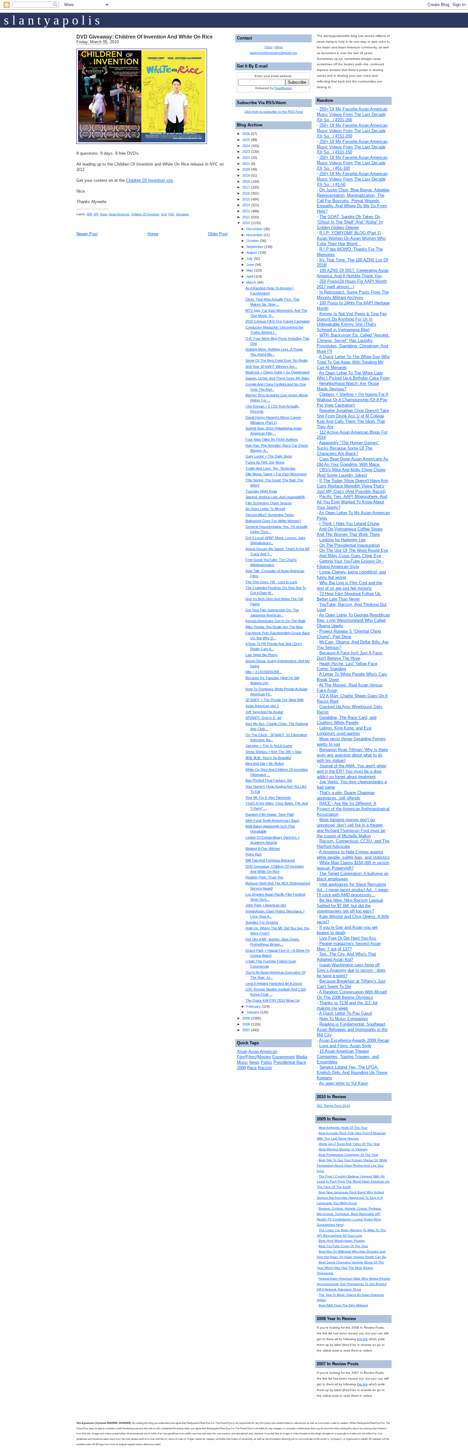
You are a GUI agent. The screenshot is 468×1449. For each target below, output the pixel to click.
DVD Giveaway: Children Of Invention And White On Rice (144, 36)
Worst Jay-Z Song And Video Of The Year (349, 1144)
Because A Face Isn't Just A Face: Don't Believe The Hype (350, 655)
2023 (246, 151)
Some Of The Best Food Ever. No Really (276, 360)
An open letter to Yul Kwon (343, 1083)
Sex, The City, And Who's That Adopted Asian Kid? (346, 957)
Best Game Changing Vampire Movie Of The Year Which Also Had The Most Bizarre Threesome (350, 1268)
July (249, 258)
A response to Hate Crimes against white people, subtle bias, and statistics (353, 854)
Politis (266, 1062)
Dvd (164, 214)
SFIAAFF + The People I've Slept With (274, 700)
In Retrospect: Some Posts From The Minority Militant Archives (353, 295)
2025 (246, 140)
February (253, 1006)
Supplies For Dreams (261, 922)
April (249, 276)
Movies (264, 1057)
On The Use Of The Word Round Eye (353, 550)
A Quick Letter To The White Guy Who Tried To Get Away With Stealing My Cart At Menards (353, 362)
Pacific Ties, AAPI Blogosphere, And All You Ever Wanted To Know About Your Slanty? (352, 502)
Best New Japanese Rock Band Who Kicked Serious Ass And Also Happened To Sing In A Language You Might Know (350, 1197)
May (249, 270)
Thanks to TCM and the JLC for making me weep (347, 1005)
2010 (246, 223)
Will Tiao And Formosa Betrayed (270, 860)
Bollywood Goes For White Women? (273, 521)
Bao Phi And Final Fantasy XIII (268, 780)
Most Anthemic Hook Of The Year (343, 1127)
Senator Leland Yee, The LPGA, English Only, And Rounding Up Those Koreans (352, 1072)
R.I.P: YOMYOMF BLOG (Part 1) (350, 233)
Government (283, 1057)
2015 (246, 199)
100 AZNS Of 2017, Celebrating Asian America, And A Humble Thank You (353, 273)
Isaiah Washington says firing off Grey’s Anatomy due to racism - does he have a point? (351, 970)
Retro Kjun (253, 854)
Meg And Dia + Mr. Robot (264, 763)
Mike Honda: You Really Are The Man (274, 627)
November (254, 235)
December (254, 229)
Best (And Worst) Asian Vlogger (342, 1240)
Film (171, 214)
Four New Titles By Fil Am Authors (271, 439)
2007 (246, 1030)
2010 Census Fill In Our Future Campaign (277, 321)
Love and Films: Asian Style (345, 1045)
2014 (246, 205)
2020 (246, 169)
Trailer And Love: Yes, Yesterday (270, 468)
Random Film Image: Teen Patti (269, 814)
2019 (246, 175)
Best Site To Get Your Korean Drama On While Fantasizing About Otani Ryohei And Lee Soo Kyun (352, 1165)
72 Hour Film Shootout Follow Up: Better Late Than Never (349, 596)
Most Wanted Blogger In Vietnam (343, 1149)
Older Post (218, 233)
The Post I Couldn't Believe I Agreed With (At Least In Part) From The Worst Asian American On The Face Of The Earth (353, 1182)
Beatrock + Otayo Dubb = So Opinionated (277, 372)
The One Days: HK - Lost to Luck (271, 582)
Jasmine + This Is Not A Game (268, 746)
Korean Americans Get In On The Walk (275, 621)
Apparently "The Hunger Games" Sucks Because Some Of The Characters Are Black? (348, 448)
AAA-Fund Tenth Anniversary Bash (272, 820)
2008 (246, 1024)
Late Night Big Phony (261, 655)
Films (251, 1057)
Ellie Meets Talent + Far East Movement (276, 474)
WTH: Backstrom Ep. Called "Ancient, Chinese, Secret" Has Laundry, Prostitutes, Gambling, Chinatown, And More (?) (353, 343)
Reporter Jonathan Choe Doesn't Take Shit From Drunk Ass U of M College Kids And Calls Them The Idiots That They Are (353, 418)
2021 (246, 164)
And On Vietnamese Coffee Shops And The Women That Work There (350, 532)
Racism (265, 1067)
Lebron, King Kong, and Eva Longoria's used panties (344, 731)
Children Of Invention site (149, 180)
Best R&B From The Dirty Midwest (343, 1305)
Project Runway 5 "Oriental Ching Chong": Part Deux (349, 634)
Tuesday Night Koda (261, 491)
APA (89, 214)
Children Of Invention (145, 214)
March (251, 282)
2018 (246, 181)
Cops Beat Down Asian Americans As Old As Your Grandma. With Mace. (352, 462)
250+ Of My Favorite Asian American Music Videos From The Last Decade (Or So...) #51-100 (352, 163)
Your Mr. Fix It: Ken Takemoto (268, 797)
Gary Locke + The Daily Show (268, 456)
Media (301, 1057)
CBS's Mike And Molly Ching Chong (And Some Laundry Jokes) (351, 472)
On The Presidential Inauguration (349, 545)
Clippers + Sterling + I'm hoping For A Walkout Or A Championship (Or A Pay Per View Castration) (352, 400)
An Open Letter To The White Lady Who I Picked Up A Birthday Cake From (353, 376)
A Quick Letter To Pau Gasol (345, 1013)
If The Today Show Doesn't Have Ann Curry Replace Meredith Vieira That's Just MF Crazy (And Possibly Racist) (352, 486)
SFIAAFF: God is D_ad (263, 718)
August (251, 252)
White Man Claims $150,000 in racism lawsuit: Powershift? (353, 865)
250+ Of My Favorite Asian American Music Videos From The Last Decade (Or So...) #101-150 (352, 147)
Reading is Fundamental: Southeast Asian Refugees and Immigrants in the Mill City (352, 1029)
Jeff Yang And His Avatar (264, 712)
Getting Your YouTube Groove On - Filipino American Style (350, 564)
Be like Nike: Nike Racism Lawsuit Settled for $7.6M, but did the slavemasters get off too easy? (350, 905)
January (252, 1012)
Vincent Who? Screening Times (269, 515)
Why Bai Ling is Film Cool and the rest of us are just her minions (349, 585)
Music (242, 1062)
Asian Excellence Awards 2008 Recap (354, 1040)
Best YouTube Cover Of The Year (343, 1246)
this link (362, 1339)
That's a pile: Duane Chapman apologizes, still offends (346, 795)
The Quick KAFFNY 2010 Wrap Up (272, 1000)
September (254, 247)
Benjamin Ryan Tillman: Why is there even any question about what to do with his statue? (352, 755)
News (254, 1062)
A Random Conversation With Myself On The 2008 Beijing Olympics (352, 995)
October (252, 241)
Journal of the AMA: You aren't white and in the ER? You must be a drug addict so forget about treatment (351, 771)
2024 (246, 146)
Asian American (119, 214)
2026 (246, 134)
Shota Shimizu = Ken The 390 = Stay (273, 752)
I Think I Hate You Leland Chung (349, 523)
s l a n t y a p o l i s (52, 20)
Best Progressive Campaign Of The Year (348, 1154)
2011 (246, 217)
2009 (246, 1018)
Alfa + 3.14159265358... (263, 672)
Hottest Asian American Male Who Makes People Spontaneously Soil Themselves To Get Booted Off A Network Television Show (353, 1284)
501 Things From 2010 (333, 1105)
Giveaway (182, 214)
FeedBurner (283, 88)
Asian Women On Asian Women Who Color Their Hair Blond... (351, 241)
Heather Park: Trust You (264, 877)
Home (152, 233)
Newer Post (87, 233)
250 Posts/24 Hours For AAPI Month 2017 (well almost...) (352, 284)
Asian (103, 214)
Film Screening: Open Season (268, 503)
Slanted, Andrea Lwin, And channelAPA (275, 497)
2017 (246, 187)
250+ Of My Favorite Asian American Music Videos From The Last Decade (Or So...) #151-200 (352, 131)
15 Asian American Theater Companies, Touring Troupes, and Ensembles (348, 1056)
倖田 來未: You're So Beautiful (268, 758)
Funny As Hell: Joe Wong (264, 462)
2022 (246, 158)
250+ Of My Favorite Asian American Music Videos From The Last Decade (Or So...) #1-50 (352, 179)
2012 (246, 211)
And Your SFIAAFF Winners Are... (271, 366)
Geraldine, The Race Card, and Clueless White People (346, 720)
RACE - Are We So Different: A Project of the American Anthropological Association (353, 809)
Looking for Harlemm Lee (342, 539)
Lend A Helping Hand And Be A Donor (273, 983)
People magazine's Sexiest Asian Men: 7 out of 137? (349, 946)
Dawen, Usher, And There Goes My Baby (277, 378)
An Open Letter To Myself (265, 509)
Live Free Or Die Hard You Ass (347, 938)
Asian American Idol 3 (262, 706)
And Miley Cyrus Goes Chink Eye (350, 555)
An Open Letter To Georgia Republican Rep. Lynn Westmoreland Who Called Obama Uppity (353, 620)
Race (252, 1067)
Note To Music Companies (343, 1018)
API (96, 214)
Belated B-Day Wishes (262, 848)
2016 (246, 193)
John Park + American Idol (265, 905)
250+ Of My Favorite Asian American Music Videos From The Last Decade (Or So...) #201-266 (352, 114)
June (250, 264)
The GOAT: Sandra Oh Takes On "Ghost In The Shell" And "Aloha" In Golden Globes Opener (350, 222)
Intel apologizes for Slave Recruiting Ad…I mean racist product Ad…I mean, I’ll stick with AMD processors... (353, 890)
